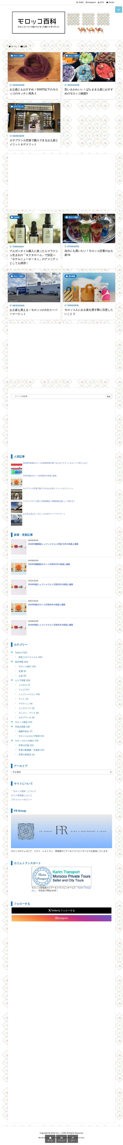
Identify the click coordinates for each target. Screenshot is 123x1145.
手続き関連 (22, 726)
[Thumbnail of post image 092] (34, 67)
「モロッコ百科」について (23, 791)
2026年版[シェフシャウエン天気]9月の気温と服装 (50, 584)
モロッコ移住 (23, 722)
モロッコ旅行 (19, 56)
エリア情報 (22, 680)
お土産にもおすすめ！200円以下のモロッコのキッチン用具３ (34, 91)
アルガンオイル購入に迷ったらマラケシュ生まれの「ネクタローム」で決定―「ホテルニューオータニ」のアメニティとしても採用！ (34, 257)
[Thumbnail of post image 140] (89, 287)
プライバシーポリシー (21, 799)
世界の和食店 (27, 754)
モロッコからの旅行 (27, 740)
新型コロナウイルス (30, 657)
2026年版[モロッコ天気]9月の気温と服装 (40, 476)
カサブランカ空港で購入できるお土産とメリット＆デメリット (34, 142)
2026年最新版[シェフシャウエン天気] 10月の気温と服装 (53, 544)
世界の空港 (26, 745)
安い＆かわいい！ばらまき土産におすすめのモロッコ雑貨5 (88, 91)
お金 (22, 675)
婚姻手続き (25, 731)
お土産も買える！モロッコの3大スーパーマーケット (33, 311)
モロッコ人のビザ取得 (31, 736)
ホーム (14, 46)
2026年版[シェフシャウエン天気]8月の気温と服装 (50, 625)
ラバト (23, 699)
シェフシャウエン (29, 694)
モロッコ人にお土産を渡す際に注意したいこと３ (88, 311)
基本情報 (72, 276)
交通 (22, 671)
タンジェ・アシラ (29, 712)
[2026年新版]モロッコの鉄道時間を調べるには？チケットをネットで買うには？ (55, 463)
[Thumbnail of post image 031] (34, 118)
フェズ (24, 689)
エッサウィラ (26, 708)
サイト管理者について (21, 795)
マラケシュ (26, 703)
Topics (16, 217)
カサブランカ (19, 106)
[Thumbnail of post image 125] (89, 67)
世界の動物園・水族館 (31, 750)
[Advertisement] (61, 182)
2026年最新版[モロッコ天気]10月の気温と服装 (49, 564)
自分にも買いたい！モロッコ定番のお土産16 (88, 252)
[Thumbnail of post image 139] (34, 287)
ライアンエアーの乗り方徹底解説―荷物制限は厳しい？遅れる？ (49, 501)
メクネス (24, 685)
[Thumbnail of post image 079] (89, 228)
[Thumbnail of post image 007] (34, 228)
